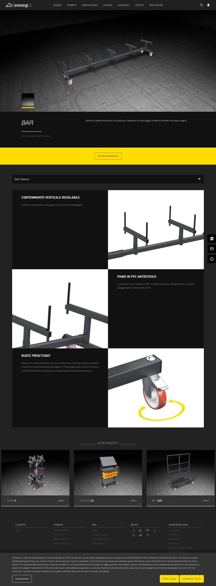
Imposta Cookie (22, 579)
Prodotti (71, 5)
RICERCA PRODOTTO (61, 539)
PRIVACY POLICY (174, 530)
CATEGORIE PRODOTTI (61, 530)
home (23, 136)
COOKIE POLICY (174, 543)
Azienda (57, 5)
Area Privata (156, 5)
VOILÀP (18, 530)
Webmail (95, 530)
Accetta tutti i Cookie (192, 579)
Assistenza (123, 5)
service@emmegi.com (99, 535)
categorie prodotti (34, 136)
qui (108, 571)
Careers (107, 5)
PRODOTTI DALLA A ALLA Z (63, 543)
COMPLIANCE (174, 539)
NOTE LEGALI (173, 535)
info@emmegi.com (98, 543)
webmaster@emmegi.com (101, 539)
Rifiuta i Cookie (169, 579)
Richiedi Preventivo (108, 156)
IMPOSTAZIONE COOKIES (177, 552)
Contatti (139, 5)
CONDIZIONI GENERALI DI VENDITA (181, 548)
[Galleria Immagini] (28, 105)
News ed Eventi (90, 5)
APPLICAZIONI (59, 535)
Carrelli (47, 136)
